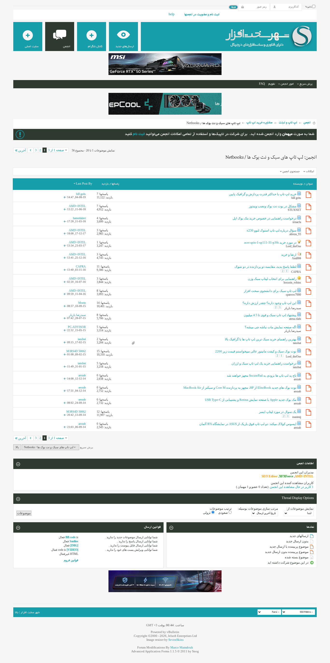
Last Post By (84, 184)
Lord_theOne (293, 246)
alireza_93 (295, 234)
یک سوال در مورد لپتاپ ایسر (277, 412)
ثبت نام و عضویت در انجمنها (201, 14)
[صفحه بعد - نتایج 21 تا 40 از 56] (31, 150)
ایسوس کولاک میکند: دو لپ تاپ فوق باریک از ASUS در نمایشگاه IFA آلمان (247, 424)
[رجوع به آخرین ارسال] (65, 197)
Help (171, 14)
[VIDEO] (72, 549)
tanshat (297, 343)
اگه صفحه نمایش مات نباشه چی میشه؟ (270, 327)
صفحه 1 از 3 (56, 150)
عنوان (309, 184)
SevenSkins (176, 639)
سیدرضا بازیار (292, 308)
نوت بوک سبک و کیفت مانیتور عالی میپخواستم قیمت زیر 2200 (255, 351)
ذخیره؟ (308, 7)
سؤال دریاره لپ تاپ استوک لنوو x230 (271, 230)
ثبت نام (139, 134)
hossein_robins (292, 282)
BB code (70, 537)
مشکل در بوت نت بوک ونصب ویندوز (272, 206)
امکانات (310, 171)
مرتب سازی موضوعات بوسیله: (257, 508)
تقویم (271, 84)
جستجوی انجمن (291, 171)
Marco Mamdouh (181, 647)
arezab (297, 379)
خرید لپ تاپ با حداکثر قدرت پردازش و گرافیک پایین (262, 194)
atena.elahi (295, 318)
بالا (17, 447)
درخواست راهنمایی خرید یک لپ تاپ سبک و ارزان (263, 363)
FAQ (262, 84)
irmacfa (297, 222)
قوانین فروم (71, 560)
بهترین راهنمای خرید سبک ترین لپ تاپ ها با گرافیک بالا (260, 339)
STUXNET (294, 210)
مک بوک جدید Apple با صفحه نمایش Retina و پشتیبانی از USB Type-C (250, 400)
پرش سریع (306, 84)
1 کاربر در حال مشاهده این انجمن (292, 487)
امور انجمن (287, 84)
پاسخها (115, 184)
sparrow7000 (293, 294)
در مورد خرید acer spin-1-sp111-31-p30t (270, 242)
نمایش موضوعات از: (300, 508)
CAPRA (296, 271)
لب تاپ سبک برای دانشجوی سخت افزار (270, 291)
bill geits (296, 198)
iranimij (296, 416)
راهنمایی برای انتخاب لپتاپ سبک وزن (272, 279)
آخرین (22, 150)
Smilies (74, 541)
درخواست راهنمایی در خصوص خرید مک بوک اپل (264, 218)
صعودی (223, 512)
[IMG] (74, 545)
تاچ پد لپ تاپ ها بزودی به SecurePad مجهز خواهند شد (261, 375)
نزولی (207, 512)
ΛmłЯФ (296, 258)
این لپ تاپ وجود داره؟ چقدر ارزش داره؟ (269, 303)
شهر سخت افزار (30, 612)
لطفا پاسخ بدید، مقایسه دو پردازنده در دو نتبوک (265, 266)
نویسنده (298, 184)
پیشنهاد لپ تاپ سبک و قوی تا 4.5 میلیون (270, 315)
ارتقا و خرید (288, 254)
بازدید (105, 184)
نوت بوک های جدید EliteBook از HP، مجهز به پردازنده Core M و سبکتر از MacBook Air (239, 387)
